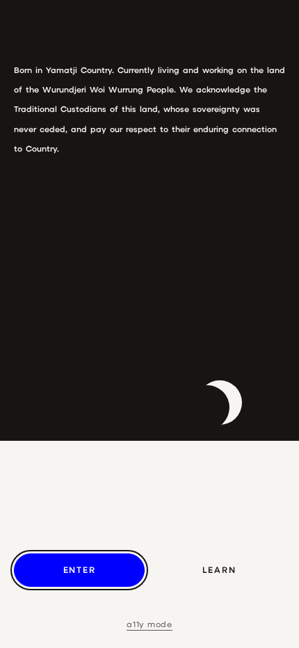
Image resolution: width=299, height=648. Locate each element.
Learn (219, 570)
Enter (79, 570)
